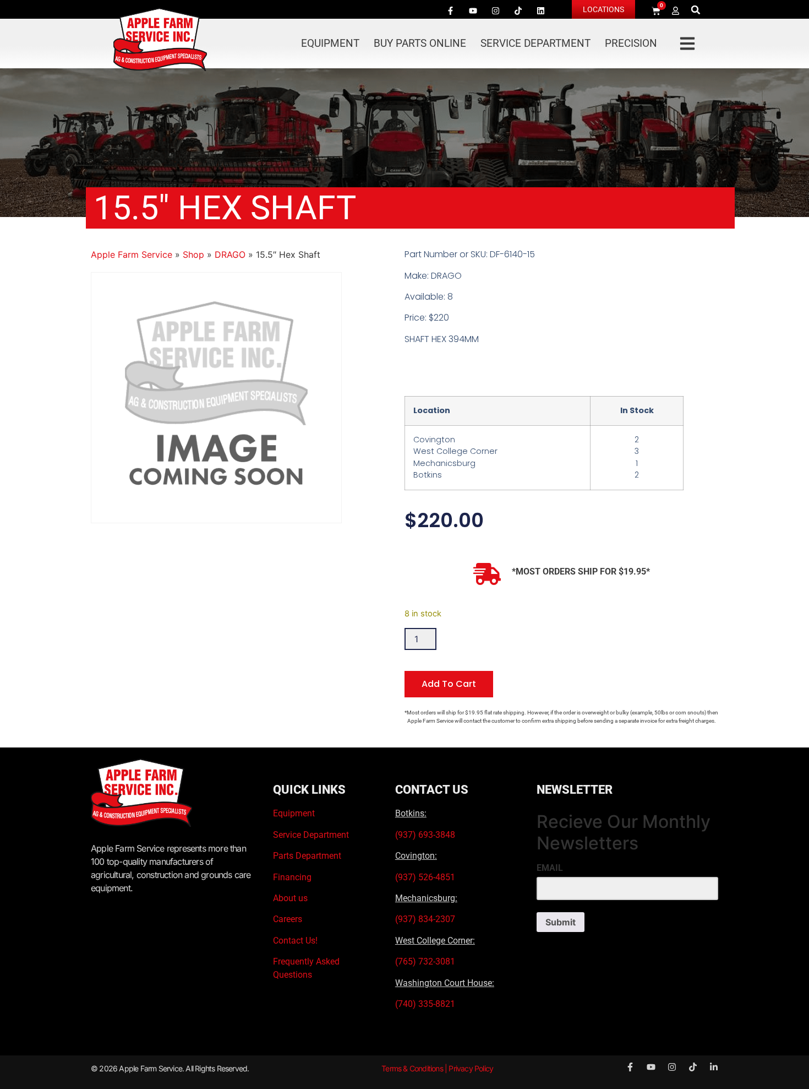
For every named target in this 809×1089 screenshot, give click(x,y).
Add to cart (449, 684)
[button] (696, 10)
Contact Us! (295, 940)
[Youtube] (472, 10)
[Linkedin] (540, 10)
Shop (193, 254)
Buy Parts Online (420, 43)
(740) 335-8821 (426, 1004)
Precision (631, 43)
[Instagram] (495, 10)
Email (550, 868)
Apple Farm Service (131, 254)
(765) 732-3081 (425, 961)
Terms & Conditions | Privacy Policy (437, 1068)
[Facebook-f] (450, 10)
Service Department (535, 43)
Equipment (330, 43)
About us (290, 898)
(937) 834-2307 (425, 919)
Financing (292, 877)
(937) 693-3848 (425, 835)
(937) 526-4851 (425, 877)
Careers (287, 919)
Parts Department (307, 855)
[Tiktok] (518, 10)
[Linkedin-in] (713, 1067)
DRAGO (230, 254)
